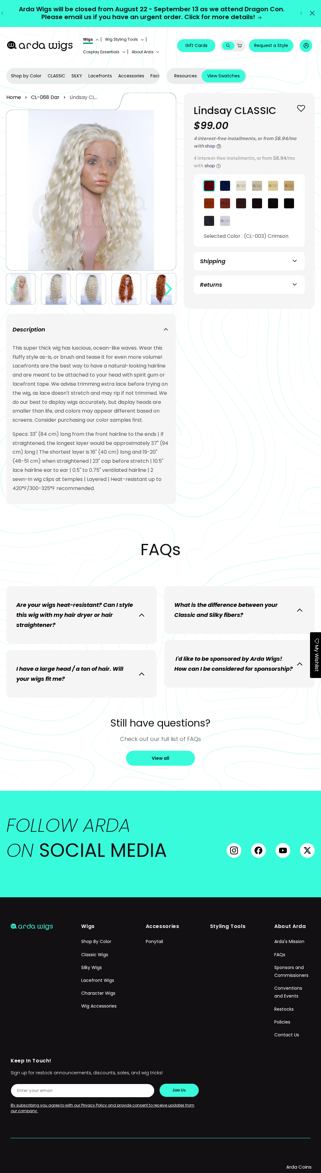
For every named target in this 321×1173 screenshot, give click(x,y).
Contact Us (286, 1035)
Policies (282, 1022)
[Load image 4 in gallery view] (126, 289)
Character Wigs (98, 993)
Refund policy (113, 1164)
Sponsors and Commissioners (291, 971)
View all (160, 758)
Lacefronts (100, 76)
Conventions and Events (288, 992)
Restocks (284, 1009)
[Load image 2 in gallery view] (55, 289)
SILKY (76, 76)
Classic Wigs (94, 954)
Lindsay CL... (83, 97)
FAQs (279, 954)
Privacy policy (151, 1164)
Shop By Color (96, 941)
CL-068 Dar (45, 97)
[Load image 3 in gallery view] (90, 289)
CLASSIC (56, 76)
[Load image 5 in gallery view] (161, 289)
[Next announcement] (301, 13)
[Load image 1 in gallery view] (20, 289)
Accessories (131, 76)
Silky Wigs (91, 967)
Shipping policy (189, 1164)
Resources (185, 76)
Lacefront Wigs (97, 980)
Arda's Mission (289, 941)
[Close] (312, 13)
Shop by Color (26, 76)
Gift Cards (196, 45)
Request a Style (271, 45)
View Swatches (223, 76)
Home (13, 97)
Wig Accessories (99, 1006)
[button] (90, 39)
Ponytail (154, 941)
